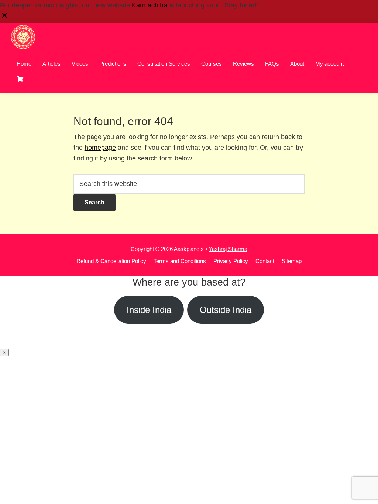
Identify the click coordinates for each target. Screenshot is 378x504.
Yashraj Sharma (228, 249)
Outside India (225, 310)
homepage (100, 147)
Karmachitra (150, 5)
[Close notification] (4, 17)
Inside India (149, 310)
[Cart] (20, 79)
